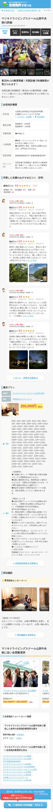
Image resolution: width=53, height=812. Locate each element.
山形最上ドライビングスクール (15, 777)
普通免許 (20, 735)
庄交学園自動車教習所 (12, 761)
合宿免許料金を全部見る (26, 563)
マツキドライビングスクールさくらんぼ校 (20, 769)
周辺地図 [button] (40, 117)
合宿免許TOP (9, 10)
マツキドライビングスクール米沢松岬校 (19, 767)
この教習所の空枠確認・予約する (27, 805)
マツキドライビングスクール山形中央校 (28, 393)
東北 (12, 738)
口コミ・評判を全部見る (26, 378)
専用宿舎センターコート (22, 399)
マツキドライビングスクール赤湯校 (17, 764)
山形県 (18, 738)
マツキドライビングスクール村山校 (17, 780)
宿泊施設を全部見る (26, 635)
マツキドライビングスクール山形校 (17, 759)
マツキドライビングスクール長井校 (17, 775)
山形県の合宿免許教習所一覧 (29, 10)
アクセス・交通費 (24, 117)
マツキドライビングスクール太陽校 (19, 690)
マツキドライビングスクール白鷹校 (17, 772)
